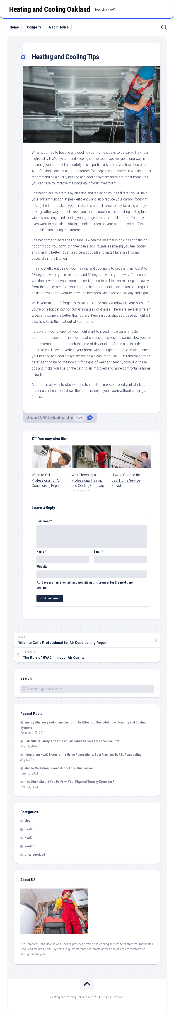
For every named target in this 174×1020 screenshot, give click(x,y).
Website (42, 566)
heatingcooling (63, 418)
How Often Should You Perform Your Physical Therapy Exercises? (69, 782)
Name (41, 551)
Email (98, 551)
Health (29, 829)
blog (27, 820)
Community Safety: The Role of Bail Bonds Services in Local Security (71, 741)
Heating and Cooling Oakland (49, 9)
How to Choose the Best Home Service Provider (126, 480)
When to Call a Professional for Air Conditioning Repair (46, 480)
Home (14, 27)
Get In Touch (59, 27)
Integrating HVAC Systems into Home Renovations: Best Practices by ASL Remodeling (83, 754)
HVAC (79, 417)
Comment (44, 521)
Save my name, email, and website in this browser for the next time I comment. (85, 585)
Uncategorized (34, 854)
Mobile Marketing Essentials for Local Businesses (59, 768)
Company (34, 27)
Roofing (29, 846)
